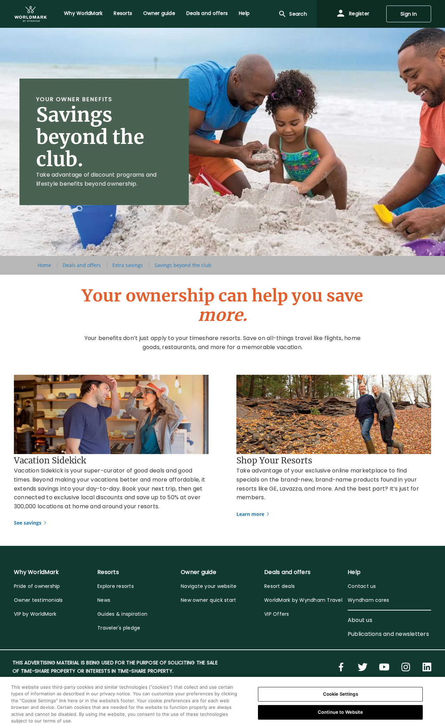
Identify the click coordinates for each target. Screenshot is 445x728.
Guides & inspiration (122, 613)
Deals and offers (82, 265)
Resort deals (279, 586)
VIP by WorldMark (35, 613)
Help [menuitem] (244, 13)
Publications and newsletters (388, 634)
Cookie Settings (340, 694)
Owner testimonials (38, 600)
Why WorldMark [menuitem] (83, 13)
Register (358, 13)
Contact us (362, 586)
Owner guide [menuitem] (159, 13)
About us (360, 620)
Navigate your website (208, 586)
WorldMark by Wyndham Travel (303, 600)
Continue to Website (340, 712)
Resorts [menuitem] (123, 13)
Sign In (408, 13)
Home (44, 265)
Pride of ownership (37, 586)
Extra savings (127, 265)
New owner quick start (208, 600)
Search (298, 13)
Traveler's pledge (118, 627)
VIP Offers (276, 613)
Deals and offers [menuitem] (207, 13)
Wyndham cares (368, 600)
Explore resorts (115, 586)
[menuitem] (30, 14)
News (103, 600)
